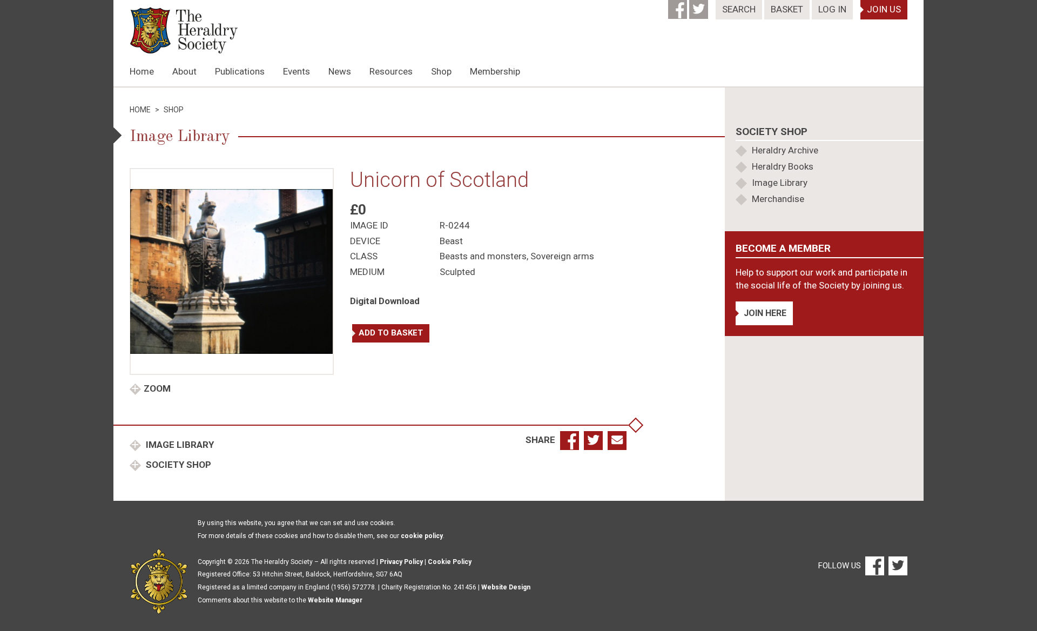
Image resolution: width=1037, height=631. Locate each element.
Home (142, 71)
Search (739, 9)
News (339, 71)
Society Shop (177, 464)
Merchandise (778, 198)
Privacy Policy (401, 562)
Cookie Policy (450, 562)
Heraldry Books (782, 166)
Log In (832, 9)
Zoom (157, 388)
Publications (240, 71)
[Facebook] (678, 6)
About (184, 71)
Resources (391, 71)
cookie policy (422, 536)
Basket (787, 9)
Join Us (884, 9)
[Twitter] (699, 6)
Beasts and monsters (483, 256)
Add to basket (391, 333)
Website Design (505, 587)
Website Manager (335, 600)
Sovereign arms (562, 256)
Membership (495, 71)
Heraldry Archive (785, 150)
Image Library (179, 444)
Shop (441, 71)
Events (296, 71)
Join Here (765, 313)
